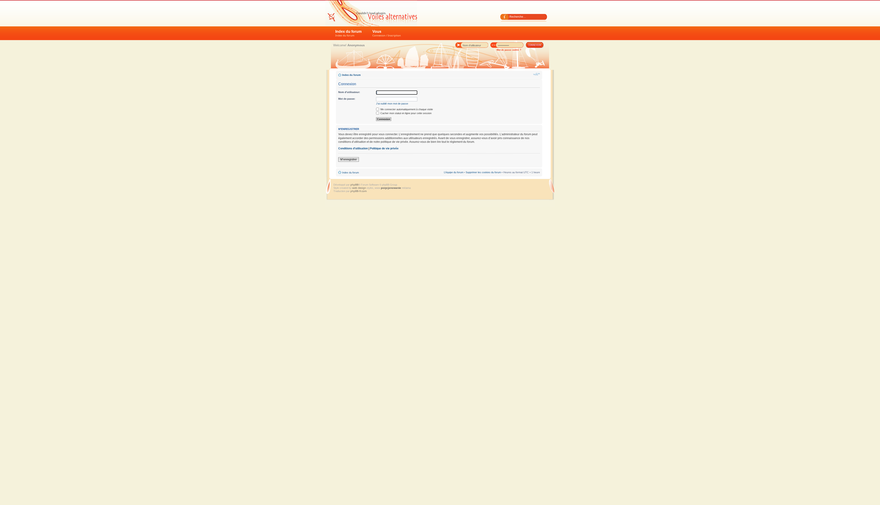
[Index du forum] (371, 13)
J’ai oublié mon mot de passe (392, 103)
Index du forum (348, 33)
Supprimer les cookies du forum (483, 172)
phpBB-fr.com (358, 191)
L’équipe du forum (453, 172)
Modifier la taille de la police (536, 74)
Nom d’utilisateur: (349, 92)
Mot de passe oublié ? (509, 50)
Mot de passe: (346, 98)
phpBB (354, 184)
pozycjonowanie (391, 187)
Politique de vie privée (384, 148)
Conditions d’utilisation (353, 148)
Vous (386, 33)
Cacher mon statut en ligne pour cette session (406, 113)
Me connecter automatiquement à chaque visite (406, 109)
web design (359, 187)
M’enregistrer (348, 159)
